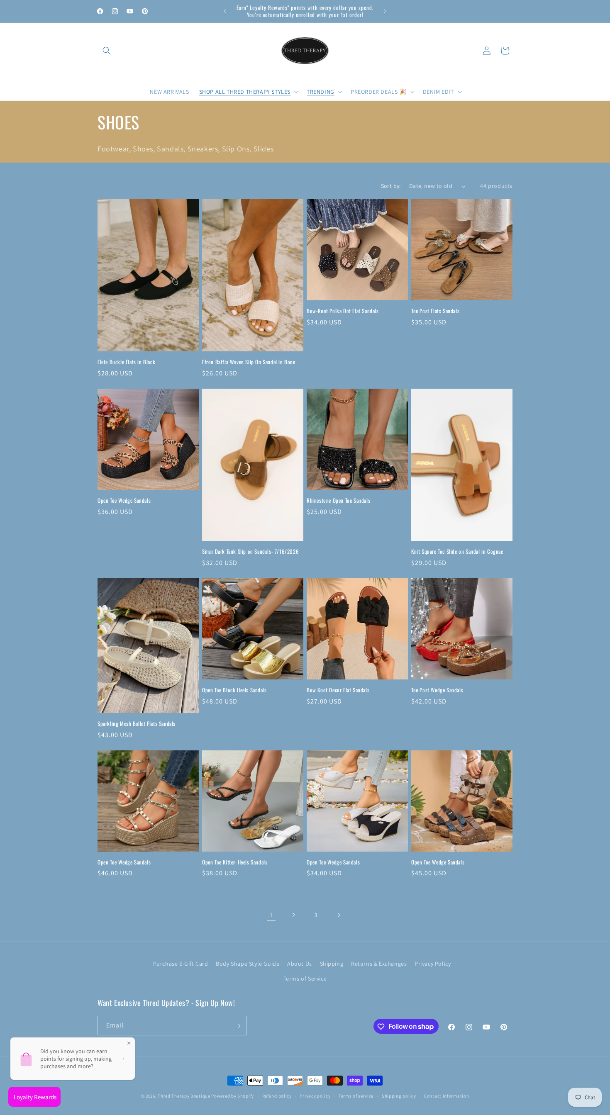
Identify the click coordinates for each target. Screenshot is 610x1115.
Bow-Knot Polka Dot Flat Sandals (343, 310)
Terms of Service (305, 978)
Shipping (332, 963)
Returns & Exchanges (379, 963)
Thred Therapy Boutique (184, 1096)
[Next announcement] (385, 11)
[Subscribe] (237, 1026)
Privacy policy (315, 1095)
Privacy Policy (433, 963)
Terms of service (356, 1095)
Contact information (446, 1095)
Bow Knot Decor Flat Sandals (338, 690)
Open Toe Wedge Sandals (124, 500)
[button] (107, 50)
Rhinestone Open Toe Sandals (338, 500)
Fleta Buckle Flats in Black (126, 361)
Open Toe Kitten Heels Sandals (234, 862)
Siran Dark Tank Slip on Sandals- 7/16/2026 (250, 551)
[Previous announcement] (225, 11)
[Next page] (338, 915)
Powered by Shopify (232, 1096)
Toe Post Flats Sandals (435, 310)
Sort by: (391, 186)
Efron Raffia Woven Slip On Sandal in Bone (248, 361)
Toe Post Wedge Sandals (437, 690)
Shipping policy (399, 1095)
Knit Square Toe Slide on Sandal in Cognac (457, 551)
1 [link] (271, 915)
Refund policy (277, 1095)
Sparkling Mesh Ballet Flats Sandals (137, 723)
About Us (299, 963)
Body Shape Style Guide (247, 963)
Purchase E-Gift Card (180, 963)
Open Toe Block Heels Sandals (234, 690)
